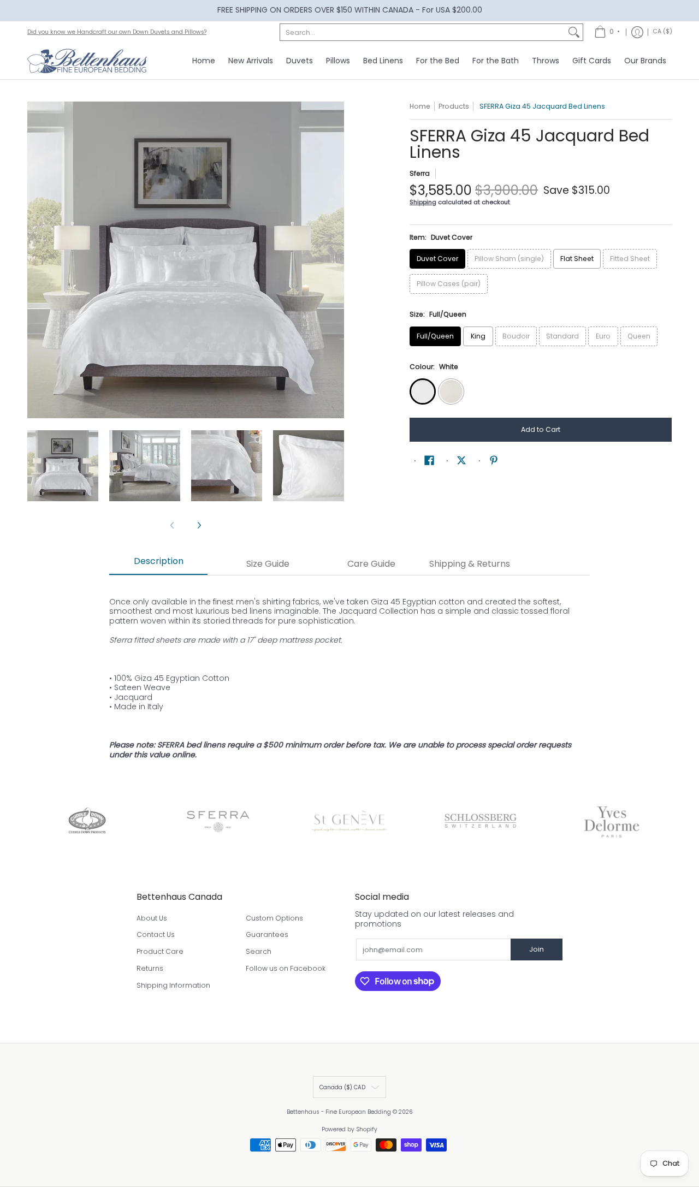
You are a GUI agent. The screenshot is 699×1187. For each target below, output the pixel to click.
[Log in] (637, 32)
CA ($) (662, 31)
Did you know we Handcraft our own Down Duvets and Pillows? (116, 32)
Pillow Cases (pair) (449, 283)
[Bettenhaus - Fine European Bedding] (87, 61)
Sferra (420, 173)
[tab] (158, 564)
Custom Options (274, 918)
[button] (429, 460)
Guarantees (267, 934)
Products (454, 106)
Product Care (160, 951)
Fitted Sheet (630, 258)
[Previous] (35, 260)
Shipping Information (173, 985)
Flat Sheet (577, 258)
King (478, 336)
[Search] (574, 32)
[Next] (336, 260)
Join (536, 949)
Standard (562, 336)
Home (420, 106)
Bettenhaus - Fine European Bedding (339, 1112)
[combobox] (422, 32)
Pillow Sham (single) (509, 258)
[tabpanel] (349, 677)
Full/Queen (435, 336)
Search (258, 951)
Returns (150, 968)
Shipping (423, 202)
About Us (152, 918)
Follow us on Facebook (285, 968)
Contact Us (156, 934)
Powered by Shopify (349, 1129)
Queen (638, 336)
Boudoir (516, 336)
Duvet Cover (437, 258)
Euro (603, 336)
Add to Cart (540, 429)
